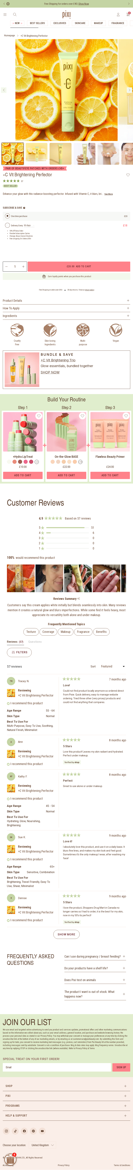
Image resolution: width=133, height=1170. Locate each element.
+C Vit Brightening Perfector (34, 35)
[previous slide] (3, 90)
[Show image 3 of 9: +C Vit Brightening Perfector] (60, 154)
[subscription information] (24, 208)
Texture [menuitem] (31, 632)
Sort (93, 666)
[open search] (15, 14)
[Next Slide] (123, 578)
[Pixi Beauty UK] (66, 14)
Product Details (12, 300)
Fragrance (118, 23)
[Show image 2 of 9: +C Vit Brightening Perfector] (36, 154)
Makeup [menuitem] (65, 632)
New (17, 23)
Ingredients (10, 316)
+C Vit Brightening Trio (58, 360)
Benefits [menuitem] (101, 632)
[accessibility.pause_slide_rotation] (8, 4)
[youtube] (42, 1131)
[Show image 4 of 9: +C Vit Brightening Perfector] (84, 154)
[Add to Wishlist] (128, 175)
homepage (9, 35)
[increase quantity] (23, 266)
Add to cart (78, 266)
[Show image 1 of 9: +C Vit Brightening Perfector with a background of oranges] (12, 154)
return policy (89, 290)
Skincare (80, 23)
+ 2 (37, 462)
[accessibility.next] (128, 3)
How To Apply (11, 308)
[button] (66, 527)
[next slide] (129, 90)
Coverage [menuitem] (48, 632)
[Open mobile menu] (5, 14)
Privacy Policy (63, 1165)
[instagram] (6, 1131)
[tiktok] (15, 1131)
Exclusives (60, 23)
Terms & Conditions (122, 1165)
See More (108, 194)
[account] (118, 14)
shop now (50, 372)
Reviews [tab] (15, 642)
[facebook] (24, 1131)
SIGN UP (121, 1067)
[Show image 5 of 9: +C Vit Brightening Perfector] (108, 154)
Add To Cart (23, 475)
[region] (66, 578)
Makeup (98, 23)
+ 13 (80, 462)
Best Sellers (37, 23)
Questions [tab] (35, 642)
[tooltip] (78, 599)
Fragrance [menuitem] (83, 632)
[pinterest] (33, 1131)
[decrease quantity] (6, 266)
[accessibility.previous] (4, 3)
